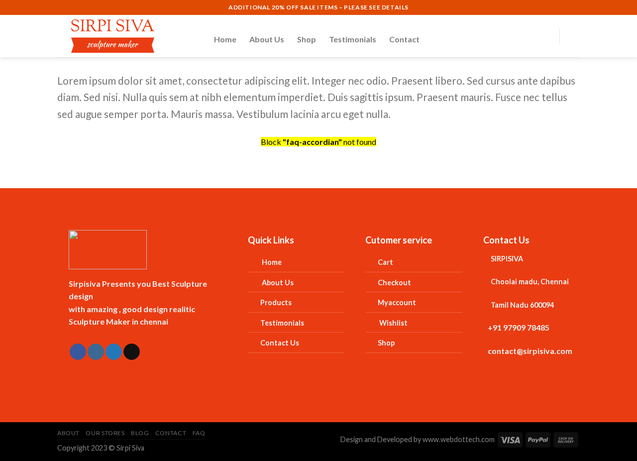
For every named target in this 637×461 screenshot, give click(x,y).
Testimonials (352, 39)
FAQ (199, 433)
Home (225, 39)
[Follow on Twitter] (114, 352)
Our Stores (105, 433)
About (68, 433)
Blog (140, 433)
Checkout (394, 282)
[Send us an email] (131, 352)
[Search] (521, 36)
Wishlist (394, 323)
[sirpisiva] (128, 36)
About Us (266, 39)
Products (276, 302)
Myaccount (397, 302)
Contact (404, 39)
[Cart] (575, 36)
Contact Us (279, 343)
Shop (306, 39)
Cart (385, 262)
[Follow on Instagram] (96, 352)
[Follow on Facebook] (78, 352)
